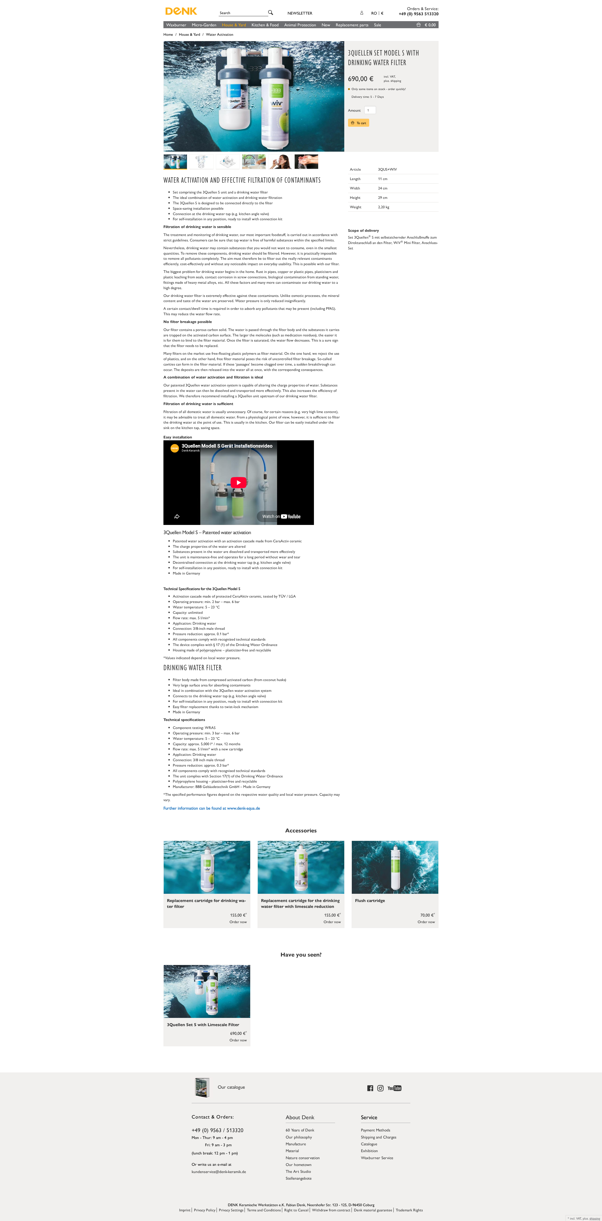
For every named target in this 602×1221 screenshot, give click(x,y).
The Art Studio (298, 1171)
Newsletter (300, 13)
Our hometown (299, 1164)
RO (377, 13)
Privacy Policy (204, 1210)
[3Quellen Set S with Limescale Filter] (206, 991)
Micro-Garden (204, 25)
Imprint (184, 1210)
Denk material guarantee (373, 1210)
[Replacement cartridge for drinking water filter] (206, 867)
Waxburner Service (377, 1157)
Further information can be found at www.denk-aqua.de (211, 808)
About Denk (300, 1117)
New (326, 25)
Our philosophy (299, 1137)
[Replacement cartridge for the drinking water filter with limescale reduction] (301, 867)
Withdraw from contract (331, 1210)
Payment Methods (375, 1130)
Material (292, 1150)
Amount (354, 110)
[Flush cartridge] (395, 867)
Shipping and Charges (378, 1137)
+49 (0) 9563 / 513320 (217, 1130)
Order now (238, 921)
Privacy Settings (231, 1210)
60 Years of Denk (300, 1130)
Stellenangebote (299, 1178)
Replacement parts (352, 25)
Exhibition (369, 1150)
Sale (377, 25)
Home (168, 34)
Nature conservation (303, 1157)
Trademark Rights (409, 1210)
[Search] (271, 12)
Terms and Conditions (264, 1210)
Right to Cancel (296, 1210)
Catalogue (369, 1143)
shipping (396, 80)
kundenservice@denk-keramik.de (219, 1171)
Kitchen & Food (265, 25)
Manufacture (296, 1143)
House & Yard (234, 25)
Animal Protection (300, 25)
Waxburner (176, 25)
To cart (361, 122)
